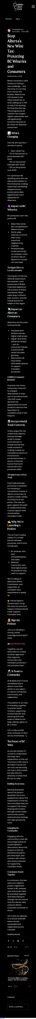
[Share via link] (23, 941)
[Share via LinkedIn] (18, 941)
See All (26, 955)
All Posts (9, 19)
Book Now (2, 1018)
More (18, 19)
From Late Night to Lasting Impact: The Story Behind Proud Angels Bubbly (18, 979)
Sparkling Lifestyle (13, 934)
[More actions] (27, 30)
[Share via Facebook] (8, 941)
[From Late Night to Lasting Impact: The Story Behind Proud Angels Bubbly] (19, 967)
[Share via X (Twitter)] (13, 941)
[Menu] (32, 6)
